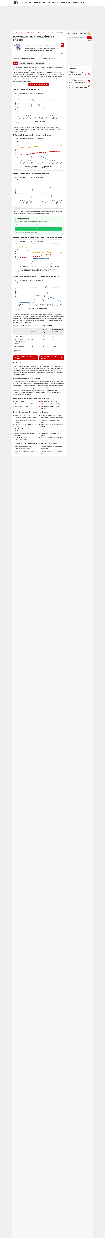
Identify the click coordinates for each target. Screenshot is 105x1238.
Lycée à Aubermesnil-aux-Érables (51, 415)
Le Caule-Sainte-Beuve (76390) (50, 403)
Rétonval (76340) (20, 401)
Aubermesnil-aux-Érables (44, 32)
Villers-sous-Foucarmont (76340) (25, 403)
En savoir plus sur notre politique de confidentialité (26, 232)
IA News (24, 2)
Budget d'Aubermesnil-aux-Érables (25, 357)
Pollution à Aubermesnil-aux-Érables (52, 437)
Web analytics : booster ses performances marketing (77, 81)
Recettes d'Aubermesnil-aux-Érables (50, 357)
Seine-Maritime (31, 32)
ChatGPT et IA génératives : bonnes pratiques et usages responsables (77, 74)
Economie (76, 2)
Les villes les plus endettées (38, 84)
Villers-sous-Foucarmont (43, 48)
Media (49, 2)
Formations (73, 68)
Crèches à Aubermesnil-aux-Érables (52, 417)
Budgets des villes (21, 32)
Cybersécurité (65, 2)
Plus (82, 2)
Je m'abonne (37, 228)
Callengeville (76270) (21, 406)
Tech (30, 2)
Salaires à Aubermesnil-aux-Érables (26, 417)
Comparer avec (45, 58)
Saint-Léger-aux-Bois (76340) (50, 401)
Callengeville (54, 48)
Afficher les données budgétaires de (23, 58)
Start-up (55, 2)
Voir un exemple (88, 40)
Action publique (39, 2)
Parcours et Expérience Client (77, 86)
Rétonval (32, 48)
